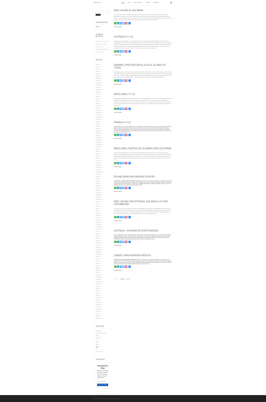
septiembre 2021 (99, 199)
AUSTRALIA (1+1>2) (123, 36)
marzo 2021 (98, 213)
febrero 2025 (99, 105)
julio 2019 (98, 259)
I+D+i (97, 340)
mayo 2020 (98, 236)
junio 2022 (98, 179)
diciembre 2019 (99, 247)
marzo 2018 (98, 295)
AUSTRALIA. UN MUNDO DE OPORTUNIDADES (136, 230)
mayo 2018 (98, 291)
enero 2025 (98, 108)
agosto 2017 (98, 311)
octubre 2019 (99, 252)
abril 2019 (98, 265)
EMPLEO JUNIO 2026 (100, 52)
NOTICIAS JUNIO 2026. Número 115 (102, 49)
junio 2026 (98, 69)
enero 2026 (98, 80)
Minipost (98, 344)
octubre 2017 (99, 307)
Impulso (97, 342)
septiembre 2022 (99, 172)
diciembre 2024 (99, 110)
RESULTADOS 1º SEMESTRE (101, 44)
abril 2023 (98, 156)
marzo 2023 (98, 158)
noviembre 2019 (99, 249)
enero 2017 (98, 316)
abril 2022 (98, 183)
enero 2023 (98, 163)
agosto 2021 (98, 201)
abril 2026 (98, 73)
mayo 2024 (98, 126)
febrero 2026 (99, 78)
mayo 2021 (98, 208)
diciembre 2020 (99, 220)
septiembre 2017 (99, 309)
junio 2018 (98, 288)
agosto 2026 (98, 64)
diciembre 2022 (99, 165)
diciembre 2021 (99, 192)
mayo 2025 (98, 99)
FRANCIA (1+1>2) (122, 122)
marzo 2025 (98, 103)
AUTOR (129, 2)
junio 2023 (98, 151)
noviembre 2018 (99, 277)
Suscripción (156, 2)
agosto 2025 (98, 92)
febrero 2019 (99, 270)
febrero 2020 (99, 243)
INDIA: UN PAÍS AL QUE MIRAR (128, 10)
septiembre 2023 (99, 144)
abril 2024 (98, 128)
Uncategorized (99, 351)
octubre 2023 (99, 142)
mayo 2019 (98, 263)
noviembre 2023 (99, 140)
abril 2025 (98, 101)
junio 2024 (98, 124)
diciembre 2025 (99, 83)
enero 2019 (98, 272)
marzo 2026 (98, 76)
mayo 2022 (98, 181)
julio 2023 (98, 149)
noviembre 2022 (99, 167)
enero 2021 (98, 217)
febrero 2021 (99, 215)
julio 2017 (98, 313)
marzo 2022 (98, 185)
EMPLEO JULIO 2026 (99, 46)
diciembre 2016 (99, 318)
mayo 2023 (98, 153)
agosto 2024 (98, 119)
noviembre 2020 (99, 222)
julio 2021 (98, 204)
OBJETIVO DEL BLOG (138, 2)
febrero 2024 (99, 133)
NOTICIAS (148, 2)
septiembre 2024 (99, 117)
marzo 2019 (98, 268)
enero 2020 (98, 245)
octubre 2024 (99, 115)
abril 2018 (98, 293)
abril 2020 (98, 238)
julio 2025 (98, 94)
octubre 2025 (99, 87)
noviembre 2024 (99, 112)
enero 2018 (98, 300)
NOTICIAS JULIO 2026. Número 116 (102, 41)
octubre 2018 (99, 279)
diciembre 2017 (99, 302)
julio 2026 (98, 66)
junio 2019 (98, 261)
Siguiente (122, 279)
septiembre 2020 (99, 227)
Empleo (97, 335)
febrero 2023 (99, 160)
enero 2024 (98, 135)
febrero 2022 (99, 188)
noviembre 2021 (99, 195)
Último (128, 279)
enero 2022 (98, 190)
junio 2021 (98, 206)
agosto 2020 (98, 229)
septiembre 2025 (99, 89)
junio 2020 (98, 233)
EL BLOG (123, 2)
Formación (98, 337)
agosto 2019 (98, 256)
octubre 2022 (99, 169)
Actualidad (98, 331)
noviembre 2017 (99, 304)
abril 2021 (98, 211)
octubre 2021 (99, 197)
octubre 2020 (99, 224)
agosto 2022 (98, 174)
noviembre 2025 (99, 85)
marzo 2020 (98, 240)
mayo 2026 (98, 71)
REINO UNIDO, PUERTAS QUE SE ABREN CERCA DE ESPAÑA (142, 148)
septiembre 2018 (99, 281)
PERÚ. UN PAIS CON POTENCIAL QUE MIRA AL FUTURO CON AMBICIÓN (141, 203)
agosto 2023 (98, 147)
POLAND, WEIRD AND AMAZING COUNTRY (134, 176)
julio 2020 (98, 231)
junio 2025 (98, 96)
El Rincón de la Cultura (101, 333)
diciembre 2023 (99, 137)
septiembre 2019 (99, 254)
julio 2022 (98, 176)
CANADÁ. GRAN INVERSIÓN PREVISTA (132, 255)
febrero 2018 (99, 297)
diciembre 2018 (99, 275)
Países (97, 347)
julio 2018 (98, 286)
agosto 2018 (98, 284)
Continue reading (117, 26)
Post (97, 349)
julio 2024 (98, 121)
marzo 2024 (98, 131)
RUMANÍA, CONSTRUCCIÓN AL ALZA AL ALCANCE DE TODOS (140, 66)
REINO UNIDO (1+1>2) (124, 94)
